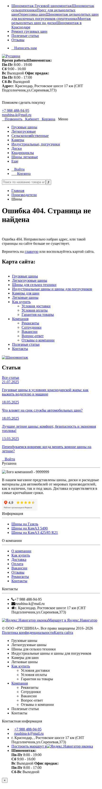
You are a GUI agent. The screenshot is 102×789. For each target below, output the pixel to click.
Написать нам (25, 48)
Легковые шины (25, 297)
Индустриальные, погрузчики (35, 144)
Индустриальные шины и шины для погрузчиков (52, 289)
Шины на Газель (24, 524)
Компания (20, 319)
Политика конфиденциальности (28, 632)
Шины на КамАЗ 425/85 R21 (34, 533)
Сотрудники (32, 327)
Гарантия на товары (38, 315)
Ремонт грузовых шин (29, 31)
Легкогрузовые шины (29, 280)
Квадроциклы (22, 153)
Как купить (21, 302)
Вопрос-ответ (33, 336)
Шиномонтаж (23, 6)
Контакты (20, 349)
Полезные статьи (25, 36)
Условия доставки (36, 306)
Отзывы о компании (38, 340)
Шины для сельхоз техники (34, 285)
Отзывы (17, 40)
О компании (21, 551)
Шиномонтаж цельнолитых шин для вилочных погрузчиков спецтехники (55, 16)
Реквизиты (30, 323)
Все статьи (10, 378)
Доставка (18, 560)
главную (31, 251)
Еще (14, 161)
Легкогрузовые (23, 131)
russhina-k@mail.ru (16, 115)
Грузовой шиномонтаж (53, 6)
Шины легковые (24, 157)
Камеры (17, 140)
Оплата (17, 564)
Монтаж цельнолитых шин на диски (51, 21)
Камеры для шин (25, 293)
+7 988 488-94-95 (15, 111)
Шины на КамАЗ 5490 (29, 528)
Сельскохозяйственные (30, 136)
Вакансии (29, 332)
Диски (16, 148)
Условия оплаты (35, 310)
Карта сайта (63, 632)
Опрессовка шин (32, 14)
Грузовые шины (24, 127)
